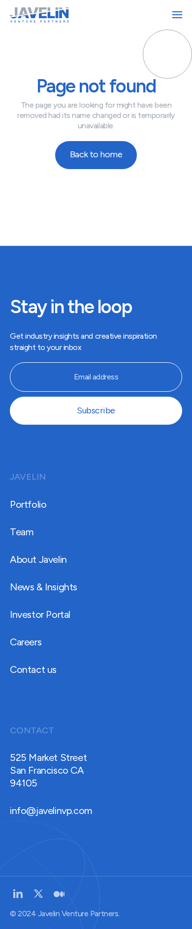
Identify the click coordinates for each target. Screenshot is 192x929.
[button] (177, 14)
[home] (39, 15)
